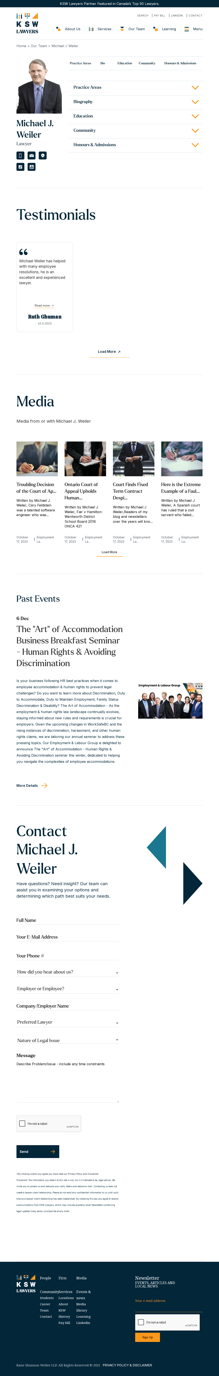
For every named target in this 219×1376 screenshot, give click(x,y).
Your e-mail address (150, 1300)
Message (26, 1055)
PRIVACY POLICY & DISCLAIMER (127, 1365)
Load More (109, 552)
